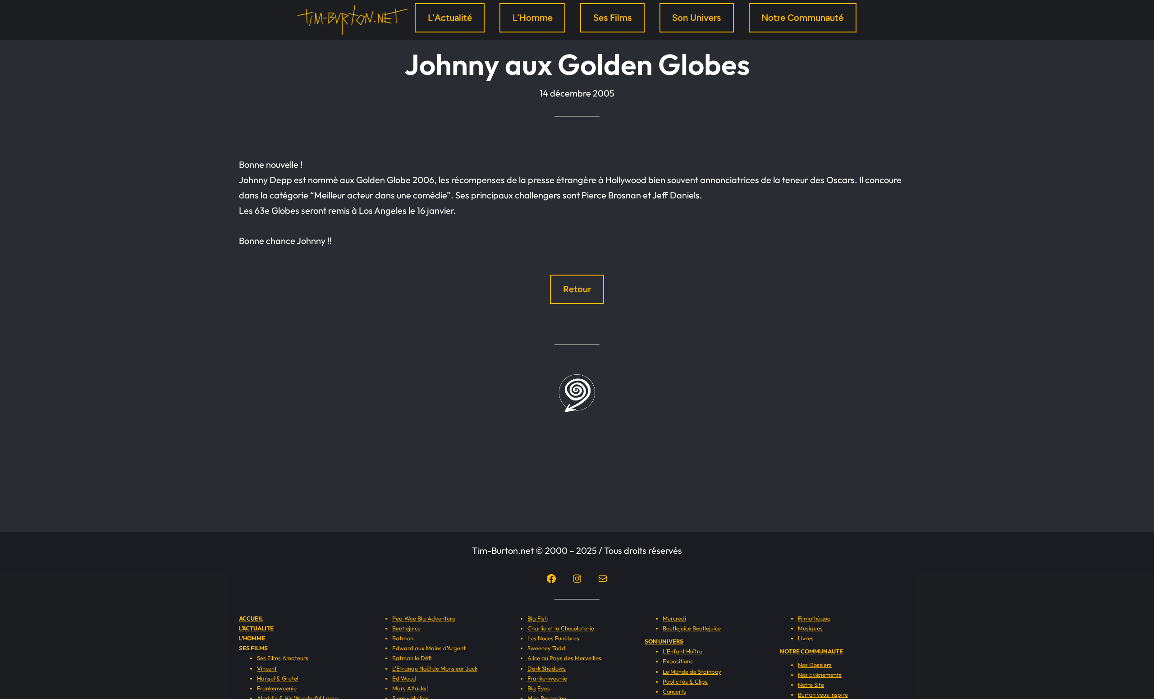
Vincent (267, 668)
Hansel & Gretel (277, 678)
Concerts (674, 691)
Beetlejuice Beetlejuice (692, 628)
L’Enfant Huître (682, 651)
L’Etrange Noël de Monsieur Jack (434, 668)
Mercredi (674, 618)
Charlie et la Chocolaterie (560, 628)
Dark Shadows (546, 668)
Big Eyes (538, 688)
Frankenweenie (277, 688)
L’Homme (533, 17)
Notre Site (811, 684)
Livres (806, 638)
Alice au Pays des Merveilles (564, 658)
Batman (402, 638)
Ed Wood (404, 678)
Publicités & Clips (685, 681)
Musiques (810, 628)
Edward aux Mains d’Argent (429, 648)
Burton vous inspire (823, 694)
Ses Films (612, 17)
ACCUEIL (251, 618)
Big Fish (537, 618)
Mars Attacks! (410, 688)
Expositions (678, 661)
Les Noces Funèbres (553, 638)
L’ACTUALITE (256, 628)
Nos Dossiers (815, 664)
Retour (577, 289)
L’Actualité (450, 17)
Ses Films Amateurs (282, 658)
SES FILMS (253, 648)
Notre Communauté (802, 17)
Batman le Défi (411, 658)
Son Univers (696, 17)
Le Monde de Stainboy (692, 671)
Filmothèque (814, 618)
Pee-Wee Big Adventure (423, 618)
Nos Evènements (820, 674)
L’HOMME (252, 638)
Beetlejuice (406, 628)
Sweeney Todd (546, 648)
